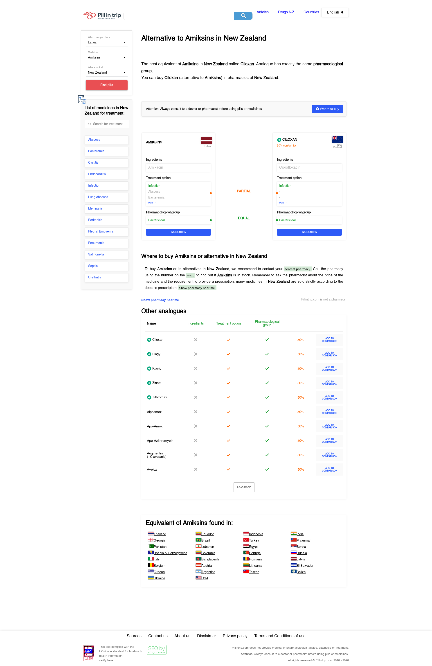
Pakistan (160, 547)
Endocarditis (97, 174)
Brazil (205, 540)
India (300, 534)
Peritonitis (95, 220)
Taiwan (254, 572)
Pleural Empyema (100, 231)
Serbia (301, 547)
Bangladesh (210, 559)
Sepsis (93, 266)
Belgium (160, 565)
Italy (157, 559)
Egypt (253, 547)
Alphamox (154, 412)
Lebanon (207, 547)
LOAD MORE (244, 487)
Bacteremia (96, 151)
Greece (159, 572)
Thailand (160, 534)
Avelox (152, 469)
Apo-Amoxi (155, 426)
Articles (263, 12)
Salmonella (96, 254)
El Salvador (305, 565)
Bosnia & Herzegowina (170, 553)
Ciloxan (289, 139)
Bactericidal (156, 220)
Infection (94, 185)
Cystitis (93, 162)
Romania (255, 559)
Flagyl (156, 354)
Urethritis (94, 277)
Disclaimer (206, 636)
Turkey (254, 540)
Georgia (159, 540)
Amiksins (154, 142)
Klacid (156, 368)
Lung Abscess (98, 197)
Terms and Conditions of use (280, 636)
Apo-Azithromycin (160, 440)
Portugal (255, 553)
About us (182, 636)
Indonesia (256, 534)
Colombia (208, 553)
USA (204, 578)
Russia (302, 553)
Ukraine (159, 578)
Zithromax (159, 397)
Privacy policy (235, 636)
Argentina (208, 572)
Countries (311, 12)
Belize (301, 572)
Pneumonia (96, 243)
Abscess (94, 139)
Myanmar (304, 540)
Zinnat (156, 383)
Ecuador (207, 534)
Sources (134, 636)
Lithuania (255, 565)
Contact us (158, 636)
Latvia (301, 559)
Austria (206, 565)
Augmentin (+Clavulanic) (156, 455)
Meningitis (95, 208)
